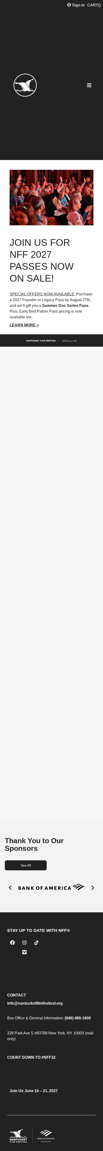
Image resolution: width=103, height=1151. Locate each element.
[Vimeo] (24, 952)
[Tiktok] (36, 942)
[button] (10, 888)
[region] (51, 250)
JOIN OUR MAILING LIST (29, 969)
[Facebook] (12, 942)
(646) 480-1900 (78, 1018)
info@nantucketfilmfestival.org (35, 1003)
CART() (94, 5)
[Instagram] (24, 942)
